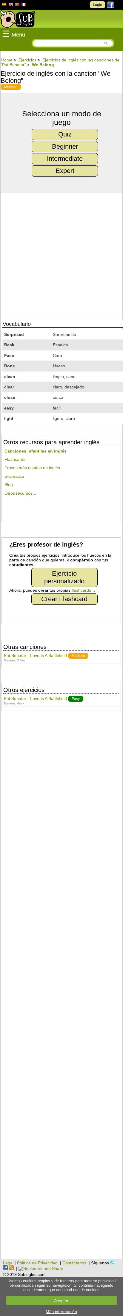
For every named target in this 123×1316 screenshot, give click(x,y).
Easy (76, 699)
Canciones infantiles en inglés (35, 451)
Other (21, 660)
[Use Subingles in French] (23, 5)
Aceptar (61, 1300)
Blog (8, 484)
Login (97, 5)
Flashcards (14, 459)
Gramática (14, 476)
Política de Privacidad (37, 1263)
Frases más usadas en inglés (32, 467)
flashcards (81, 590)
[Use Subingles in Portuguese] (17, 5)
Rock (20, 703)
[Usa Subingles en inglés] (10, 5)
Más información (61, 1311)
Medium (10, 87)
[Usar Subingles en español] (4, 5)
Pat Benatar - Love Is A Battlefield (35, 655)
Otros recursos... (20, 493)
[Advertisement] (61, 987)
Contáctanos (74, 1263)
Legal (8, 1263)
